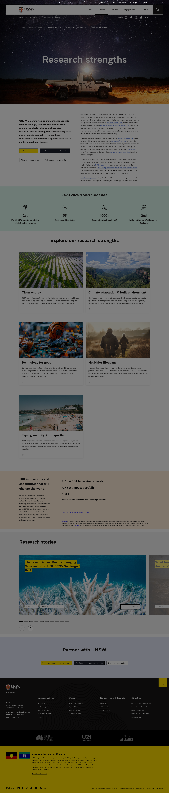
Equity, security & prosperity (43, 435)
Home (22, 27)
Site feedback (149, 788)
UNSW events (104, 707)
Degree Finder (74, 707)
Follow (120, 17)
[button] (28, 151)
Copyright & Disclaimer (127, 788)
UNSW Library (136, 717)
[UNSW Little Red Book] (45, 788)
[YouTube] (146, 17)
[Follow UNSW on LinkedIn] (18, 788)
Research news (105, 710)
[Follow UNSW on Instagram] (26, 788)
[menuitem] (90, 10)
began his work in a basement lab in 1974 (114, 125)
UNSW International (76, 703)
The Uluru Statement (39, 774)
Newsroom (103, 703)
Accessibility (140, 788)
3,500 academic (100, 165)
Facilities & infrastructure (75, 27)
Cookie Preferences (98, 788)
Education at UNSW (44, 714)
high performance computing (120, 152)
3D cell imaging (131, 149)
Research (33, 17)
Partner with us (54, 27)
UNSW (21, 17)
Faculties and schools (139, 707)
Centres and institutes (140, 714)
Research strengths (36, 27)
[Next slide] (30, 628)
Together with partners (88, 178)
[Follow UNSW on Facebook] (23, 788)
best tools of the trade (118, 141)
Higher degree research (99, 27)
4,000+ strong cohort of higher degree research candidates (117, 168)
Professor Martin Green (115, 123)
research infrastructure (125, 138)
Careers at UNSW (43, 710)
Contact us (41, 703)
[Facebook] (131, 17)
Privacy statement (112, 788)
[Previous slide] (22, 628)
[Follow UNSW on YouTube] (36, 788)
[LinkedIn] (126, 17)
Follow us (11, 788)
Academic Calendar (75, 714)
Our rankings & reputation (141, 703)
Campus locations (137, 710)
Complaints (159, 788)
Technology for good (36, 362)
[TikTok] (141, 17)
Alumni (40, 717)
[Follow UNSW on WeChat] (41, 788)
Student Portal (74, 710)
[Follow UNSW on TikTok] (31, 788)
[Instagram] (136, 17)
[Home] (26, 10)
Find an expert (43, 707)
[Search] (158, 9)
